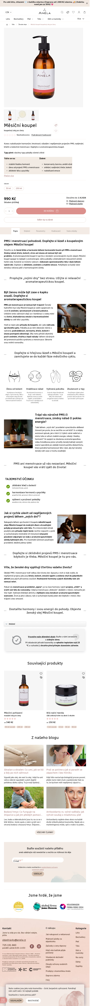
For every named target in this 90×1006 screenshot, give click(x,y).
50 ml (74, 727)
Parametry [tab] (40, 231)
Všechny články (45, 832)
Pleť (77, 941)
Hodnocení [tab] (55, 231)
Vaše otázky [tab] (72, 231)
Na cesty (79, 957)
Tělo (77, 946)
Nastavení (33, 1001)
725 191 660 (9, 945)
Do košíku (49, 211)
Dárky (78, 962)
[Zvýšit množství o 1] (12, 211)
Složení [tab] (27, 231)
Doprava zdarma (53, 975)
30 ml (67, 727)
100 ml (19, 727)
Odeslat (38, 874)
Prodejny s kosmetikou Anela (58, 971)
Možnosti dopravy (76, 201)
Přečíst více (9, 176)
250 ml (27, 727)
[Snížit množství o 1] (5, 211)
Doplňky (79, 966)
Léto (78, 933)
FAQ (47, 980)
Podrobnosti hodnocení (41, 135)
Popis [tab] (15, 231)
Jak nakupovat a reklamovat (58, 934)
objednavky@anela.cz (14, 940)
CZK (7, 12)
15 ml (61, 727)
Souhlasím (16, 1001)
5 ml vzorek (51, 727)
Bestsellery (80, 937)
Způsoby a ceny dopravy (56, 946)
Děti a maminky (79, 951)
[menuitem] (8, 19)
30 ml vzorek (10, 727)
